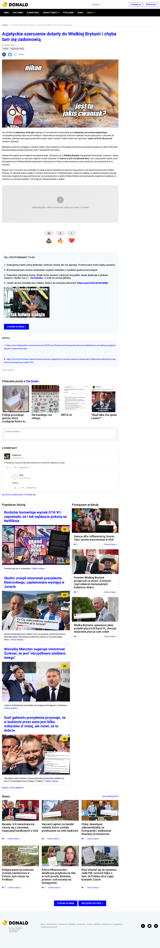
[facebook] (5, 54)
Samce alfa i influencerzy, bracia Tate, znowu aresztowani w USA (94, 538)
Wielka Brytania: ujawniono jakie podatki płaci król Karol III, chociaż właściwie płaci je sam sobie (95, 628)
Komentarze (52, 924)
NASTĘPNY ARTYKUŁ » (92, 903)
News (43, 924)
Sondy (89, 924)
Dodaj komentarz (12, 431)
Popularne (63, 924)
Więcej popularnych (13, 788)
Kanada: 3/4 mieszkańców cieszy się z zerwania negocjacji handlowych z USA (20, 827)
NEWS (6, 13)
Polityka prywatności (49, 927)
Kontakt (97, 924)
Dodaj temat (107, 924)
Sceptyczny (16, 455)
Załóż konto (151, 4)
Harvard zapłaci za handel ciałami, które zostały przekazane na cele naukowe (60, 827)
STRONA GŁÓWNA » (16, 327)
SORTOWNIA (18, 13)
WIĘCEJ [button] (90, 13)
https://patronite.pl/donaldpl (92, 283)
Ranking (72, 924)
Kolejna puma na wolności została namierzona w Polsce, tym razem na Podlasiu (18, 874)
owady (5, 49)
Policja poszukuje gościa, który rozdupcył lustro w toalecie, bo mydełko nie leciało (15, 421)
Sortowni (32, 381)
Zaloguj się (136, 4)
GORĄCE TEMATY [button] (50, 13)
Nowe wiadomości (110, 796)
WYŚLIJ (21, 54)
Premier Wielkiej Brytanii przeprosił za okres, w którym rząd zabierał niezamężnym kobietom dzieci (92, 582)
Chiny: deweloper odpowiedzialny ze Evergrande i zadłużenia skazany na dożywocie (96, 829)
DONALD (5, 25)
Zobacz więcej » (38, 568)
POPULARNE (68, 13)
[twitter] (11, 54)
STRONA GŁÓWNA (65, 903)
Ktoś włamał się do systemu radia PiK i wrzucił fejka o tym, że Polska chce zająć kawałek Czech (99, 874)
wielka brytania (17, 49)
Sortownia (36, 278)
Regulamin (118, 924)
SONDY (80, 13)
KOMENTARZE (33, 13)
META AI (66, 414)
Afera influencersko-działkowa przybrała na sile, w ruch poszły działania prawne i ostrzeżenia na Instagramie (59, 876)
